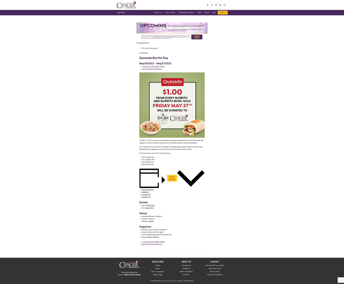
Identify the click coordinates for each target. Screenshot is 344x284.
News (199, 12)
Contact (207, 12)
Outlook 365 (146, 195)
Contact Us (186, 268)
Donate (157, 265)
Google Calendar (148, 190)
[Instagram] (216, 5)
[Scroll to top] (340, 278)
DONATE (222, 12)
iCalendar (145, 192)
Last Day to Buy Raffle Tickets (153, 66)
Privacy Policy (215, 271)
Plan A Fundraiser (157, 271)
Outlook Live (146, 197)
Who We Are (186, 265)
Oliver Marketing (189, 281)
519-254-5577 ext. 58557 (215, 265)
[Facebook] (207, 5)
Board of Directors (186, 271)
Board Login (157, 274)
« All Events (143, 53)
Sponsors (186, 274)
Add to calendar (172, 178)
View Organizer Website (150, 237)
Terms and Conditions (215, 274)
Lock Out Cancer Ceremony (152, 69)
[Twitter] (212, 5)
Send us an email (215, 268)
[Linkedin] (220, 5)
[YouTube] (224, 5)
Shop (214, 12)
